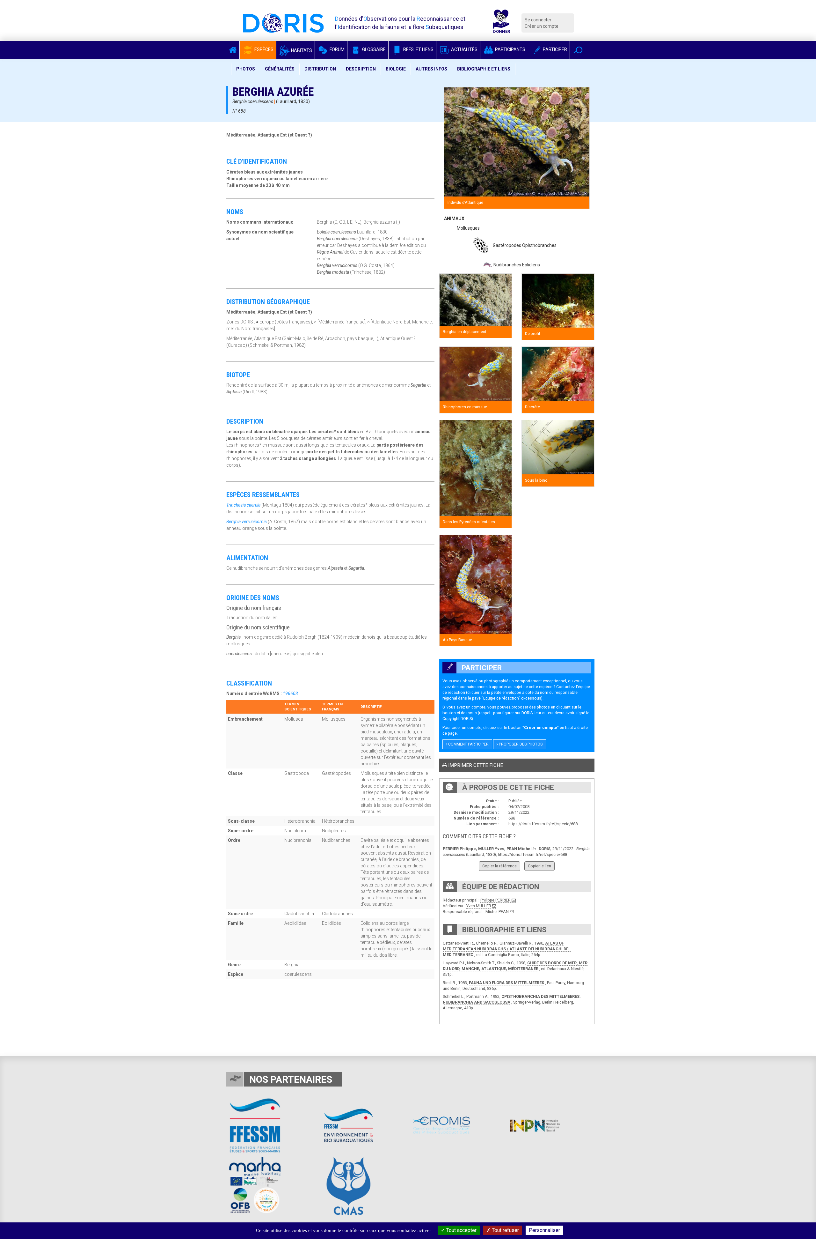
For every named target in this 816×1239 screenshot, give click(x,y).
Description (361, 68)
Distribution (320, 68)
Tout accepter (461, 1230)
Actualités (463, 49)
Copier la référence (499, 866)
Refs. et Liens (417, 49)
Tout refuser (505, 1230)
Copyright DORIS (457, 718)
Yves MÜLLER (478, 905)
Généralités (280, 68)
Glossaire (373, 49)
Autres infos (431, 68)
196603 (290, 693)
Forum (337, 49)
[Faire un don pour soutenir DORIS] (501, 23)
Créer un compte (541, 26)
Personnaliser (544, 1230)
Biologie (396, 68)
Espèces (263, 49)
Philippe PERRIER (495, 900)
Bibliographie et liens (483, 68)
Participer (554, 49)
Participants (509, 49)
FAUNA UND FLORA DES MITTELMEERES (506, 982)
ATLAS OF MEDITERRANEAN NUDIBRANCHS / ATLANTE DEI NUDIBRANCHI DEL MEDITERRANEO (507, 949)
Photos (245, 68)
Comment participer (468, 744)
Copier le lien (539, 866)
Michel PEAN (497, 911)
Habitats (301, 50)
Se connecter (538, 19)
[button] (578, 50)
